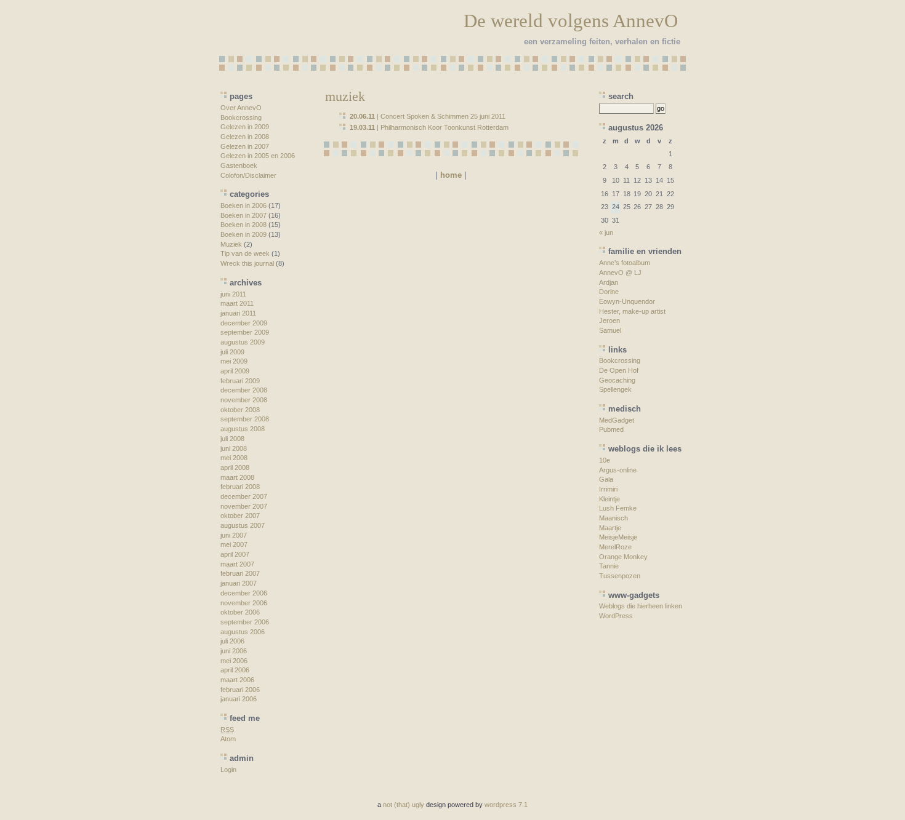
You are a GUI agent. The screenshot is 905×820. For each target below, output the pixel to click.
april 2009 (234, 371)
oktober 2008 (240, 409)
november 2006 (243, 603)
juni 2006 (233, 651)
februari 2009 (240, 380)
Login (228, 769)
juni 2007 (233, 535)
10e (604, 460)
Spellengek (615, 389)
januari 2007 (238, 583)
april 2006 (234, 670)
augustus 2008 (242, 428)
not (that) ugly (403, 804)
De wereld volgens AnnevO (571, 20)
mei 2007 (233, 544)
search (621, 96)
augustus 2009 (242, 342)
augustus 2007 (242, 525)
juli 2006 (232, 641)
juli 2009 (232, 352)
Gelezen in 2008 (244, 136)
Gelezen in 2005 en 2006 (257, 155)
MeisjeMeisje (618, 537)
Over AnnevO (241, 107)
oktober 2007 (240, 515)
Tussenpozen (619, 575)
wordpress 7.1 (506, 804)
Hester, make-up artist (632, 311)
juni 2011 (233, 294)
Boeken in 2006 (243, 205)
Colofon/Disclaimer (248, 175)
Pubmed (611, 429)
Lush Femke (618, 508)
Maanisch (613, 518)
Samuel (610, 330)
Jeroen (609, 320)
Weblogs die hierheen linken (640, 606)
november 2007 (243, 506)
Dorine (609, 291)
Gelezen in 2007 (244, 146)
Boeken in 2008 (243, 224)
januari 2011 (238, 313)
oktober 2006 (240, 612)
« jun (606, 232)
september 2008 (244, 419)
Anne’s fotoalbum (624, 262)
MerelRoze (615, 547)
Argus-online (618, 470)
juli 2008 (232, 438)
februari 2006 (240, 689)
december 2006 (243, 593)
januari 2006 (238, 699)
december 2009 (243, 323)
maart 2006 (237, 679)
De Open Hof (618, 370)
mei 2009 (233, 361)
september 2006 (244, 622)
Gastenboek (238, 165)
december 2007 (243, 496)
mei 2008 (233, 457)
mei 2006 (233, 660)
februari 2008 (240, 486)
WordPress (616, 615)
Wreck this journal (247, 263)
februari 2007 (240, 573)
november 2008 (243, 400)
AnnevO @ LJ (620, 272)
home (451, 175)
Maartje (610, 527)
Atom (228, 738)
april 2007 (234, 554)
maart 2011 (237, 303)
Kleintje (609, 499)
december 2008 (243, 390)
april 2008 (234, 467)
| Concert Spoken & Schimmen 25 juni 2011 (427, 116)
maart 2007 (237, 564)
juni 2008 (233, 448)
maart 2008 (237, 477)
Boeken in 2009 (243, 234)
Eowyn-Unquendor (627, 301)
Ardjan (608, 282)
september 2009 (244, 332)
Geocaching (617, 380)
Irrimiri (608, 489)
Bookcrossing (241, 117)
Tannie (609, 566)
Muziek (231, 244)
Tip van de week (245, 253)
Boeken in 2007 (243, 215)
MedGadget (616, 420)
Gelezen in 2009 (244, 126)
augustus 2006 (242, 631)
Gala (606, 479)
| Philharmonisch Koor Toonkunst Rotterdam (429, 127)
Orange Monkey (623, 556)
